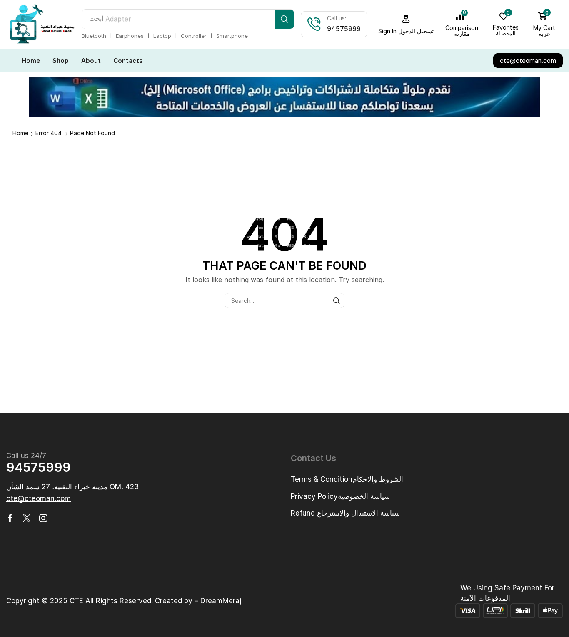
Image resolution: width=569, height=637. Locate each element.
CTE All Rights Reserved (110, 601)
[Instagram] (43, 518)
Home (20, 132)
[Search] (284, 19)
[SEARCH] (336, 300)
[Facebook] (10, 518)
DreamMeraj (220, 601)
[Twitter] (26, 518)
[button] (406, 24)
